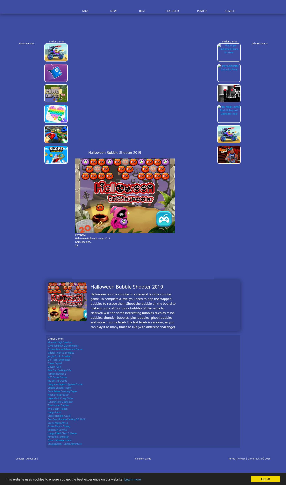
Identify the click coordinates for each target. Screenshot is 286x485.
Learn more (132, 479)
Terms (231, 458)
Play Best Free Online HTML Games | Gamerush (56, 6)
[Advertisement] (145, 25)
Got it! (265, 478)
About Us (31, 458)
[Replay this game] (209, 152)
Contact (20, 458)
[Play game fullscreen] (202, 152)
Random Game (143, 458)
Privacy (241, 458)
